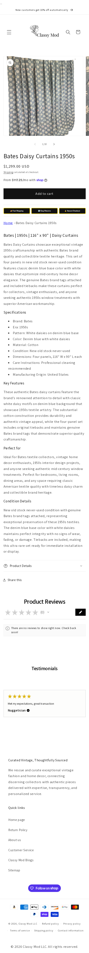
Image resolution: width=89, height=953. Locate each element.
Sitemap (14, 870)
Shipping (8, 172)
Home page (16, 820)
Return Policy (18, 830)
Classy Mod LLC (28, 923)
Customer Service (21, 850)
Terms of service (20, 930)
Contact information (71, 930)
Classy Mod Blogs (21, 860)
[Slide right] (54, 144)
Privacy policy (72, 923)
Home (8, 223)
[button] (9, 32)
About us (14, 840)
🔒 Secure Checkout (72, 211)
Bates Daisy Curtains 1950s (36, 223)
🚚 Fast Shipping (16, 211)
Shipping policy (43, 930)
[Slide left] (35, 144)
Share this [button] (15, 580)
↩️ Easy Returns (44, 211)
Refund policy (50, 923)
